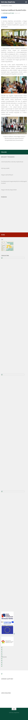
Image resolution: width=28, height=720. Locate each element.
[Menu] (26, 2)
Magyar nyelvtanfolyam (7, 174)
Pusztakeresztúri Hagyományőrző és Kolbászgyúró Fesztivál (14, 182)
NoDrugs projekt (5, 168)
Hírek (10, 5)
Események (4, 5)
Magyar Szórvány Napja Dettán (9, 189)
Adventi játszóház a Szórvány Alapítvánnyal (12, 161)
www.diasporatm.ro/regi (7, 700)
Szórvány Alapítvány (8, 2)
